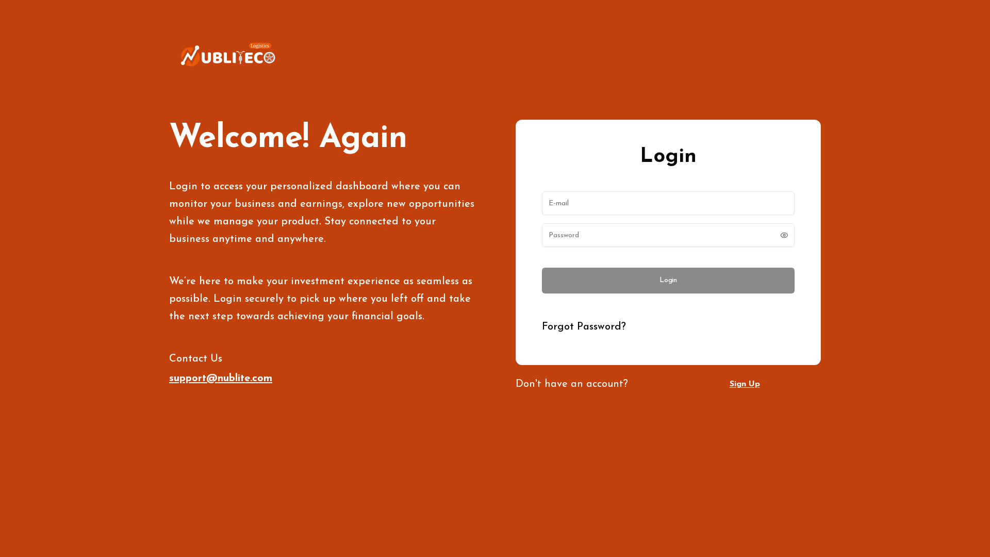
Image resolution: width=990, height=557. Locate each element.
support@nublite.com (220, 378)
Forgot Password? (584, 327)
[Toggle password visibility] (784, 235)
